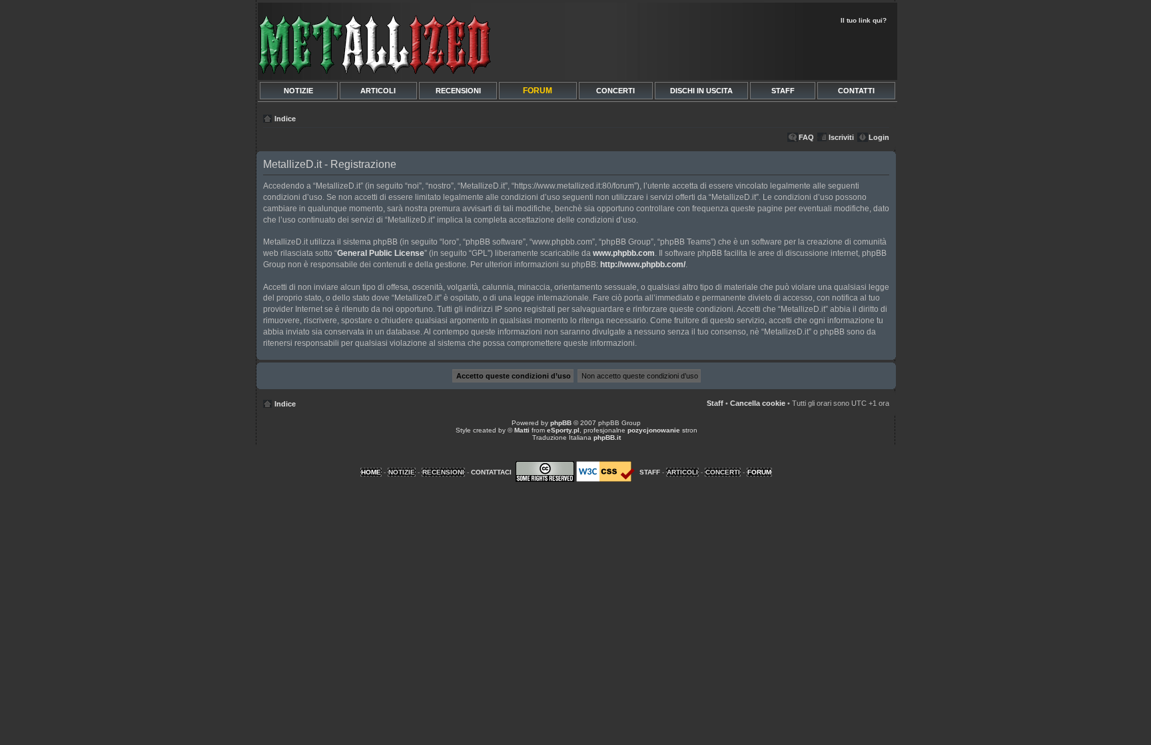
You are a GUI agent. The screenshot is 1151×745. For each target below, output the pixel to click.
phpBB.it (607, 437)
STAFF (783, 91)
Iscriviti (841, 137)
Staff (715, 403)
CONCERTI (615, 91)
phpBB (561, 422)
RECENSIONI (458, 91)
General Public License (380, 253)
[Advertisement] (737, 50)
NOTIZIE (298, 91)
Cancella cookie (757, 403)
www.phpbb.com (624, 253)
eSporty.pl (563, 430)
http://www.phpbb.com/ (642, 264)
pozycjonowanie (653, 430)
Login (879, 137)
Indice (285, 119)
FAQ (806, 137)
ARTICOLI (378, 91)
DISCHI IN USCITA (701, 91)
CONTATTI (856, 91)
